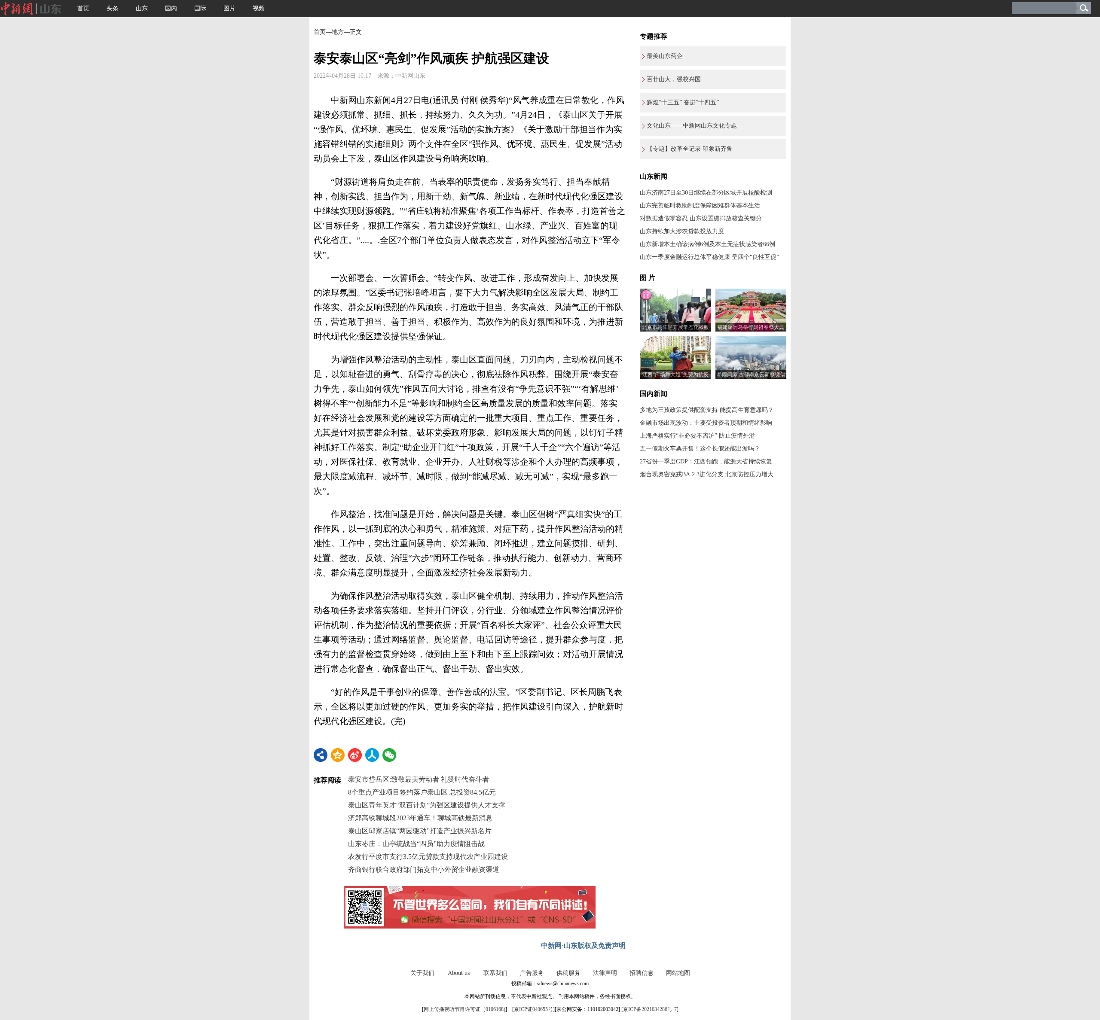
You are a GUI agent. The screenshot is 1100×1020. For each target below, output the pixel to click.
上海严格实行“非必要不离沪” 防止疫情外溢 (697, 435)
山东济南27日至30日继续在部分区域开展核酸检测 (706, 192)
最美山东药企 (665, 56)
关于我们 (422, 973)
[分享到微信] (389, 755)
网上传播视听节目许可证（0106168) (464, 1009)
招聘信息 (641, 973)
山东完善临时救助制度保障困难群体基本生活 (700, 205)
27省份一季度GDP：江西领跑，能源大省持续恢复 (706, 461)
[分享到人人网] (372, 755)
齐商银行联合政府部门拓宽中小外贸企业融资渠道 (423, 869)
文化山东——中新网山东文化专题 (692, 125)
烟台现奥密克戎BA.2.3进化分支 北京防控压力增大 (706, 474)
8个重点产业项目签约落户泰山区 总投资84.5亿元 (422, 792)
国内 (171, 8)
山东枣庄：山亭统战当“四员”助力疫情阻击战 (416, 843)
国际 (200, 8)
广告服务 (532, 973)
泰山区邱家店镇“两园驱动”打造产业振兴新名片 (420, 830)
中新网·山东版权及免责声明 (583, 945)
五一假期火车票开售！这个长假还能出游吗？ (700, 448)
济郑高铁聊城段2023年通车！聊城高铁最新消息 (420, 818)
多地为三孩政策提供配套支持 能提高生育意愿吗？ (707, 410)
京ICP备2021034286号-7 (650, 1009)
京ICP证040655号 (533, 1009)
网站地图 (678, 973)
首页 (83, 8)
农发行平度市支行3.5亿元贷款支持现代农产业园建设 (428, 856)
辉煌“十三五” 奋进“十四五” (683, 102)
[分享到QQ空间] (338, 755)
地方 (338, 32)
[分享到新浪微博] (355, 755)
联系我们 (495, 973)
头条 (113, 8)
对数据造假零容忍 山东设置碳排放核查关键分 (701, 218)
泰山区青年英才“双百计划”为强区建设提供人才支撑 (426, 805)
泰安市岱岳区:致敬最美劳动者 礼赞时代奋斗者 (418, 779)
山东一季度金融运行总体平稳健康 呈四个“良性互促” (709, 257)
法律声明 (605, 973)
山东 (142, 8)
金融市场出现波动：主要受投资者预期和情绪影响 (706, 423)
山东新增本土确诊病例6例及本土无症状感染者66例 (707, 244)
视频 (259, 8)
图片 (229, 8)
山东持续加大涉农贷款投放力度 (682, 231)
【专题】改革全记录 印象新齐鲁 (690, 149)
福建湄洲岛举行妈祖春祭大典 (750, 327)
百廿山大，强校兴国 (674, 79)
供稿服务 (568, 973)
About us (459, 973)
